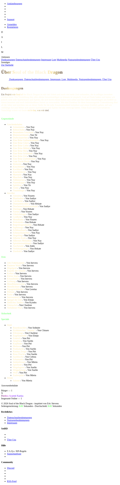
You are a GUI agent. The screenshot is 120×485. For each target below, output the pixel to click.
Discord (10, 468)
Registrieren (12, 27)
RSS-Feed (12, 481)
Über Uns (11, 439)
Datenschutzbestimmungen (19, 417)
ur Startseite (7, 65)
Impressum (12, 423)
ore (54, 59)
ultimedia (62, 59)
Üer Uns (95, 59)
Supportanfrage (14, 454)
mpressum (46, 59)
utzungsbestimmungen (79, 59)
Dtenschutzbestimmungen (28, 59)
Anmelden (12, 24)
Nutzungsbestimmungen (18, 420)
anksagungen (8, 59)
